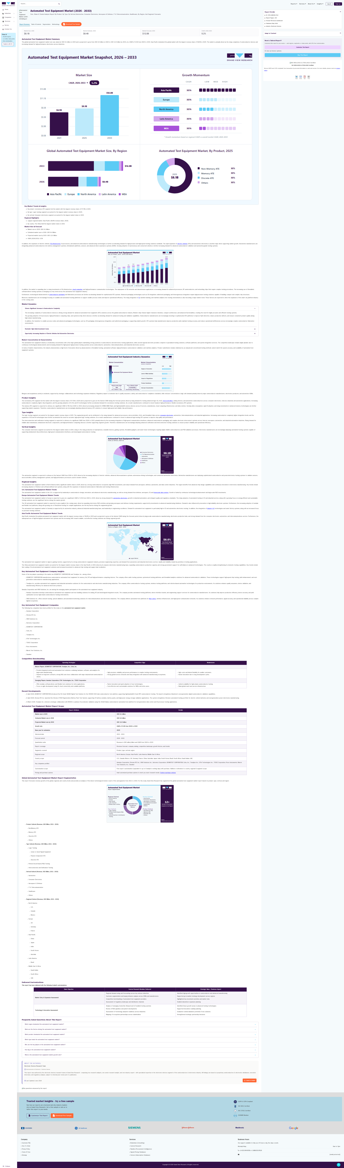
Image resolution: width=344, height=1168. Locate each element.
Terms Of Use (26, 1152)
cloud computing (77, 289)
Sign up (338, 4)
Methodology (55, 24)
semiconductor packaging (57, 294)
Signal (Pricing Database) (138, 1152)
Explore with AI (7, 44)
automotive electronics (120, 498)
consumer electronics (166, 415)
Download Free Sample (73, 24)
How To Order (26, 1146)
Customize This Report (302, 47)
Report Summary (25, 24)
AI (139, 298)
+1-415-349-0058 (244, 1150)
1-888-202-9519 (257, 1150)
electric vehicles (182, 244)
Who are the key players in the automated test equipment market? (45, 1045)
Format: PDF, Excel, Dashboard (274, 20)
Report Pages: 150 (271, 18)
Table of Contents (36, 24)
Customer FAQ (26, 1143)
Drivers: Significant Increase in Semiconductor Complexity (42, 308)
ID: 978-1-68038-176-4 (272, 15)
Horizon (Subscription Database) (140, 1155)
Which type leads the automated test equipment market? (42, 1039)
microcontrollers (168, 401)
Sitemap (24, 1155)
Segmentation (47, 24)
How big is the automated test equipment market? (40, 1050)
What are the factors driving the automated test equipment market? (46, 1029)
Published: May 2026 (272, 23)
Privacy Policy (26, 1149)
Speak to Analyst (250, 1080)
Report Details (270, 12)
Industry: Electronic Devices (273, 26)
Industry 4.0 (210, 508)
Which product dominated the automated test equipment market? (45, 1034)
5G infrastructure (55, 244)
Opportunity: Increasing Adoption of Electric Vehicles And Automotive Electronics (49, 333)
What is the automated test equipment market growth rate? (43, 1055)
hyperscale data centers (161, 492)
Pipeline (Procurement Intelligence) (141, 1149)
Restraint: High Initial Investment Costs (37, 329)
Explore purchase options (168, 773)
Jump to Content (270, 33)
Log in (329, 4)
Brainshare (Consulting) (137, 1143)
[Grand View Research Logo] (8, 4)
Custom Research (135, 1146)
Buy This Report (303, 55)
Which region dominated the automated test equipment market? (44, 1024)
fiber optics (152, 599)
